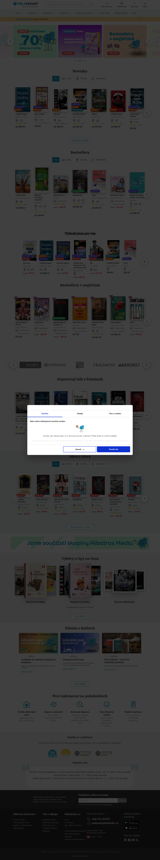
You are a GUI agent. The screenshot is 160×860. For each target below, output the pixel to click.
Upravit (78, 449)
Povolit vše (113, 449)
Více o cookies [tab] (115, 414)
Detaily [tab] (80, 414)
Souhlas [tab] (44, 414)
